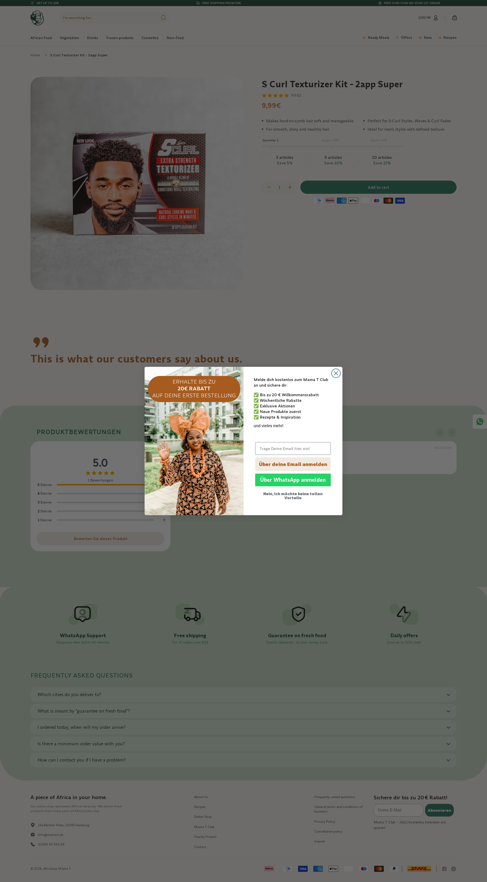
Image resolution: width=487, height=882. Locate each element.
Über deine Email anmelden (293, 464)
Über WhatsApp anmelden (293, 479)
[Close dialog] (336, 373)
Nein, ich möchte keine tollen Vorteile (293, 496)
